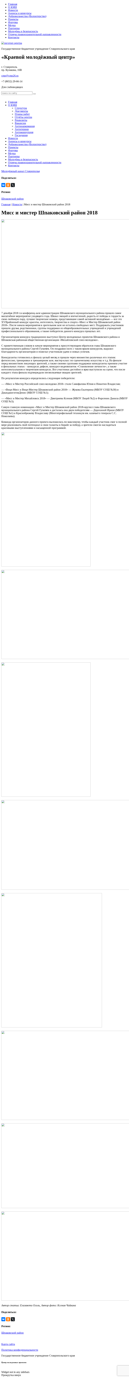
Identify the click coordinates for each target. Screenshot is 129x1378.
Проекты (13, 19)
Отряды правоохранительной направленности (34, 34)
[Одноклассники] (8, 185)
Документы (21, 111)
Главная (12, 4)
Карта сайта (8, 1344)
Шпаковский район (12, 198)
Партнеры (14, 28)
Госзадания (21, 135)
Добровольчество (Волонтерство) (27, 16)
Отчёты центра (23, 117)
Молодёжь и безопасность (23, 31)
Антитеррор (22, 129)
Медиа (12, 25)
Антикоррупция (24, 132)
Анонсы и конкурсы (19, 13)
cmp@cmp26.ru (9, 75)
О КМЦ (12, 7)
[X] (13, 185)
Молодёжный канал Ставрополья (20, 171)
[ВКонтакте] (3, 185)
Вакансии (20, 123)
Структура (21, 108)
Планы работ (22, 114)
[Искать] (34, 93)
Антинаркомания (25, 126)
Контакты (13, 37)
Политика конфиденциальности (19, 1349)
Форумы (13, 22)
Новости (13, 10)
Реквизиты (21, 120)
